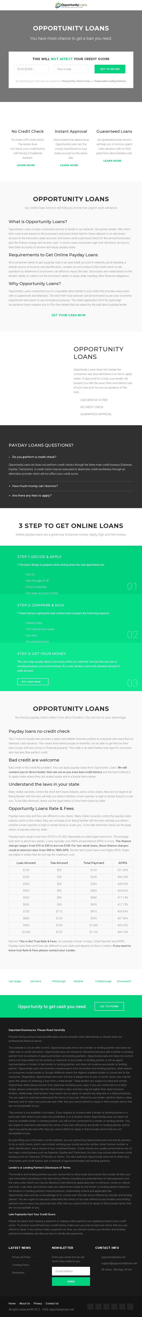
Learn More (26, 165)
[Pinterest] (114, 1307)
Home (12, 1303)
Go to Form (109, 1006)
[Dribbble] (130, 1307)
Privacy (38, 1303)
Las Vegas (15, 981)
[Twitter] (98, 1307)
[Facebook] (90, 1307)
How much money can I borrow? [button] (35, 486)
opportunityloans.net (61, 1309)
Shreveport (124, 981)
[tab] (71, 457)
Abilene (78, 981)
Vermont (35, 981)
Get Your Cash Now (69, 315)
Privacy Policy (69, 81)
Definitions (18, 1272)
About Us (24, 1303)
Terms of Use (83, 81)
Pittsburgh (59, 981)
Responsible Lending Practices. (110, 81)
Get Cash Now (31, 681)
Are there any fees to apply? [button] (32, 495)
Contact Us (52, 1303)
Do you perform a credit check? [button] (34, 457)
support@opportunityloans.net (119, 1263)
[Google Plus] (106, 1307)
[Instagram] (122, 1307)
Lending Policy (20, 1264)
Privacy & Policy (21, 1257)
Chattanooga (103, 981)
